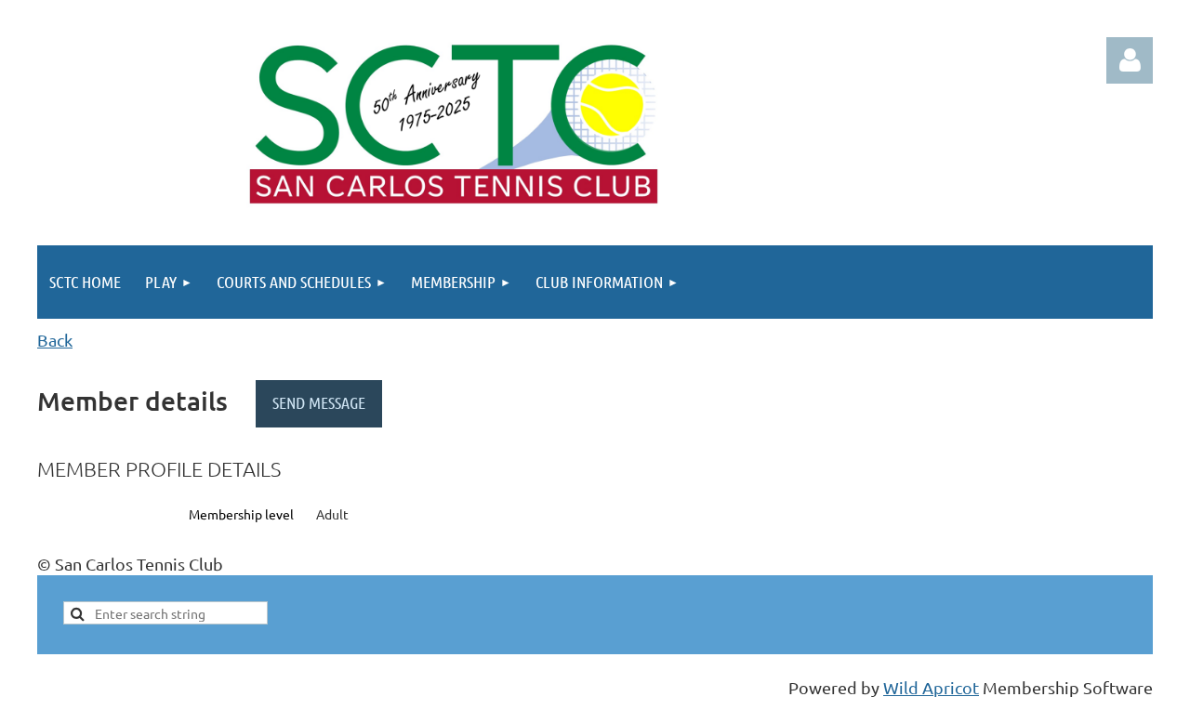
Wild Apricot (931, 687)
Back (55, 339)
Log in (1129, 60)
